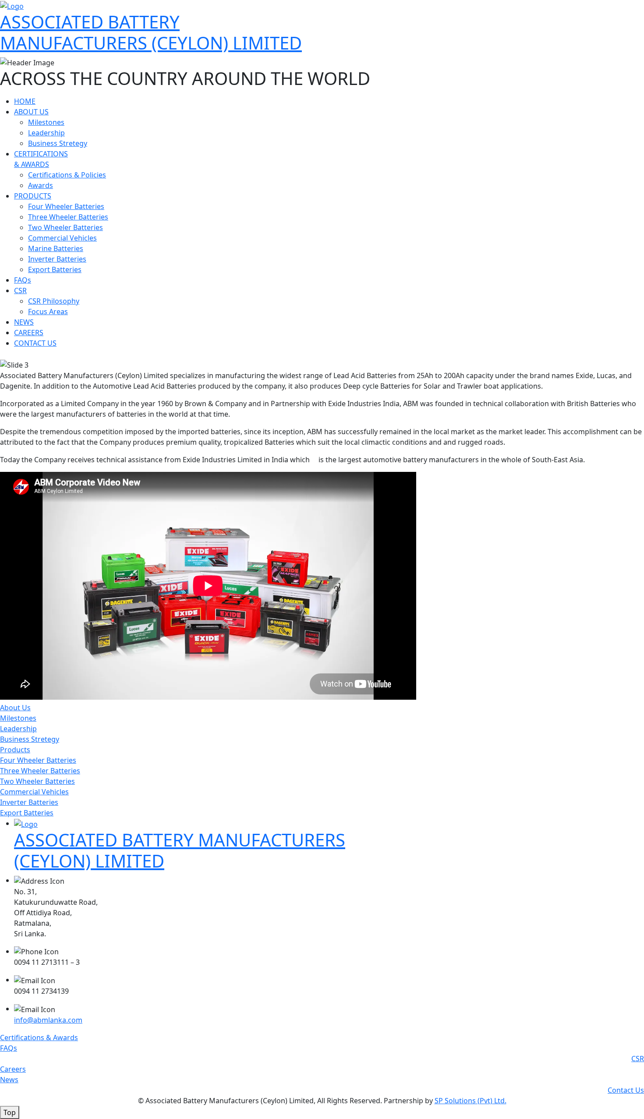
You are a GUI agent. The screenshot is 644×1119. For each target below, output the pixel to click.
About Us (15, 707)
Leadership (46, 133)
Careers (13, 1069)
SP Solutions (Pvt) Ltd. (470, 1100)
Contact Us (626, 1090)
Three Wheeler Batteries (68, 217)
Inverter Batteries (57, 259)
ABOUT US (31, 112)
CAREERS (28, 332)
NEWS (24, 322)
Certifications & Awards (39, 1037)
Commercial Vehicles (62, 238)
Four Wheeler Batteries (66, 206)
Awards (40, 185)
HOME (24, 101)
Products (15, 749)
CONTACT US (35, 343)
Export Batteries (54, 269)
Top (10, 1112)
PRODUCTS (32, 196)
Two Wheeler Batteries (65, 227)
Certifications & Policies (67, 175)
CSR (20, 290)
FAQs (22, 280)
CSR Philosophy (53, 301)
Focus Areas (48, 311)
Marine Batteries (55, 248)
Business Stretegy (57, 143)
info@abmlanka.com (48, 1020)
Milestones (46, 122)
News (9, 1079)
